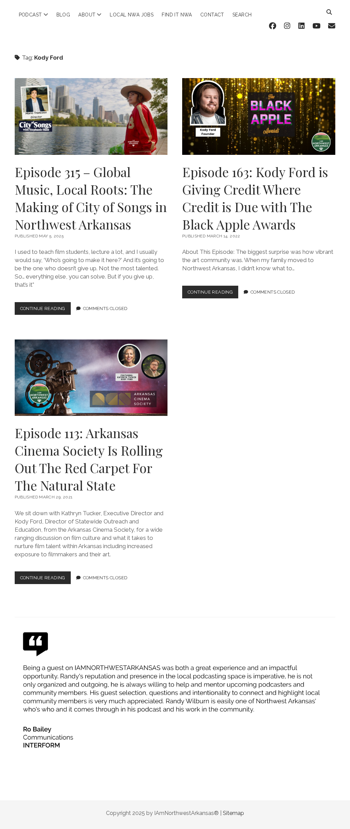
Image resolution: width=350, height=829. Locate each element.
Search (242, 14)
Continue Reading (45, 310)
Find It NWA (177, 14)
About (86, 14)
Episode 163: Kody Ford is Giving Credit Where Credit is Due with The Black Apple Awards (258, 116)
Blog (63, 14)
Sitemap (233, 813)
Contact (212, 14)
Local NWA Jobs (131, 14)
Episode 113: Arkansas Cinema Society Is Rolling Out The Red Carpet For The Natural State (91, 377)
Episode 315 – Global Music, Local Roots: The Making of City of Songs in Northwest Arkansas (91, 116)
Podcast (30, 14)
